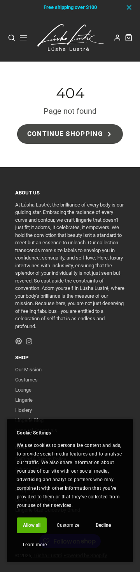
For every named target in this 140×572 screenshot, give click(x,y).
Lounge (23, 390)
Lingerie (24, 400)
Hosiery (23, 410)
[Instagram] (29, 341)
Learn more (35, 544)
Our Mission (28, 370)
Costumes (26, 380)
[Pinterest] (18, 341)
